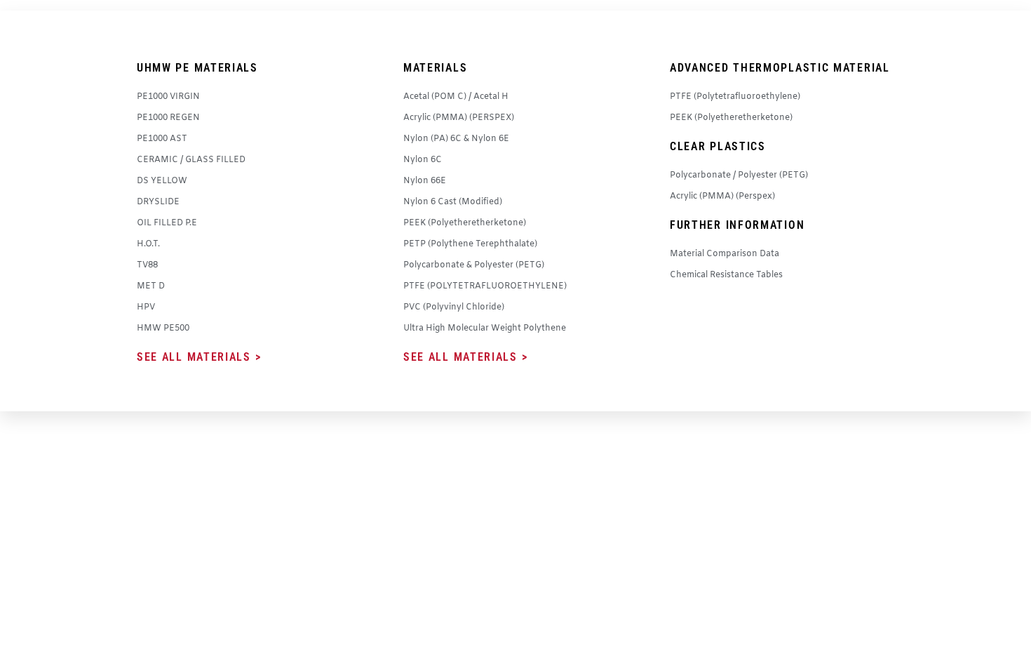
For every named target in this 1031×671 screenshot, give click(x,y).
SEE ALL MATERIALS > (199, 357)
